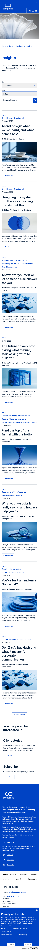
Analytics (5, 260)
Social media (7, 569)
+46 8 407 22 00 (12, 896)
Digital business (8, 267)
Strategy (21, 260)
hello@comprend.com (17, 892)
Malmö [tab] (18, 879)
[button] (33, 10)
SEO (29, 416)
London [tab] (5, 879)
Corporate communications (13, 572)
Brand (4, 118)
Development (7, 492)
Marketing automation (18, 416)
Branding (17, 118)
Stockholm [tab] (32, 879)
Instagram (10, 860)
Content (13, 260)
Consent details (6, 934)
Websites (13, 419)
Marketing (6, 263)
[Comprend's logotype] (7, 6)
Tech (27, 260)
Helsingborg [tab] (23, 874)
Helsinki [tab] (33, 874)
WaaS (17, 495)
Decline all (28, 945)
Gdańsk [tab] (13, 874)
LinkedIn (10, 855)
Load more (20, 715)
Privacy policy (22, 934)
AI (23, 118)
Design (10, 118)
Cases (10, 756)
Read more (9, 176)
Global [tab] (5, 874)
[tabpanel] (19, 897)
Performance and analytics (22, 263)
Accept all (11, 945)
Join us (10, 777)
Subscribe (10, 865)
